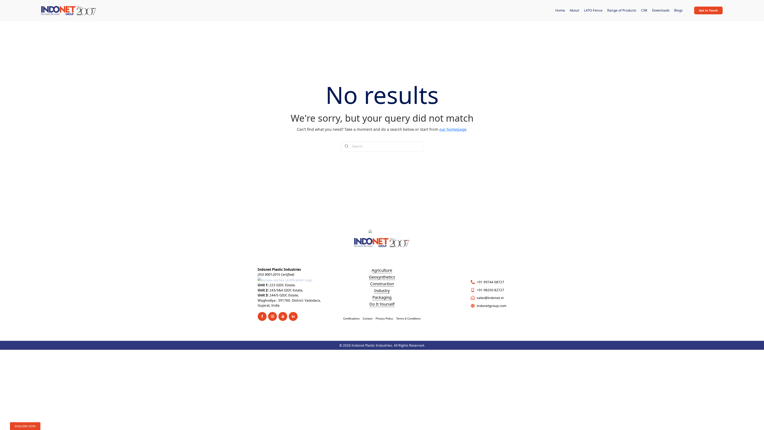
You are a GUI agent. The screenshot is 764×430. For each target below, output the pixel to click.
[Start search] (346, 146)
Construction (382, 283)
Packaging (382, 297)
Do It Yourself (382, 304)
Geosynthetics (382, 277)
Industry (382, 290)
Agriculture (382, 270)
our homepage (452, 129)
